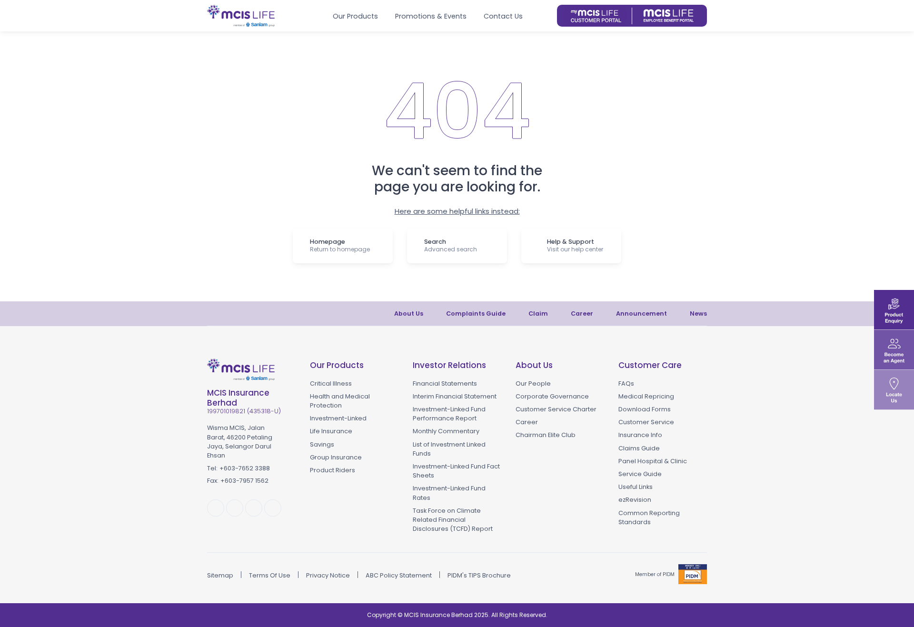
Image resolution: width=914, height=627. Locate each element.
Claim (538, 313)
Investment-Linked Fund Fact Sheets (456, 470)
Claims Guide (639, 448)
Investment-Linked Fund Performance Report (449, 413)
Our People (533, 383)
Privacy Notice (328, 575)
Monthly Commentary (446, 431)
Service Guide (640, 474)
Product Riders (332, 470)
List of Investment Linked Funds (449, 449)
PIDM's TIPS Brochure (479, 575)
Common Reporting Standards (649, 517)
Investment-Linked (338, 418)
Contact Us (503, 16)
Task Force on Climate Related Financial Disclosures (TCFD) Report (453, 520)
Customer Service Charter (556, 409)
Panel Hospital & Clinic (652, 461)
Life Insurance (331, 431)
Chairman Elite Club (546, 435)
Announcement (641, 313)
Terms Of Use (269, 575)
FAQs (626, 383)
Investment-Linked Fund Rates (449, 492)
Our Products (355, 16)
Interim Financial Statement (455, 396)
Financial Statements (445, 383)
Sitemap (220, 575)
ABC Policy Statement (399, 575)
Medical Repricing (646, 396)
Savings (322, 444)
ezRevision (634, 500)
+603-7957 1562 (244, 481)
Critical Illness (331, 383)
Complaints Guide (476, 313)
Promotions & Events (431, 16)
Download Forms (644, 409)
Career (582, 313)
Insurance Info (640, 435)
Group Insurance (336, 457)
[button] (546, 15)
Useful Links (635, 487)
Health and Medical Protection (340, 400)
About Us (408, 313)
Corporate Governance (552, 396)
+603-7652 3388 (244, 468)
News (698, 313)
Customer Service (646, 422)
